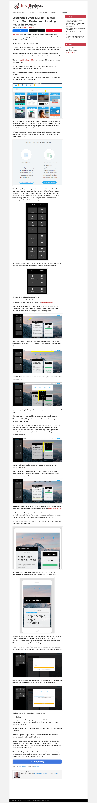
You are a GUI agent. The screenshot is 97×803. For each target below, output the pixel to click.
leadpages (36, 766)
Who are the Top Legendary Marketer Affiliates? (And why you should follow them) (75, 33)
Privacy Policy (40, 800)
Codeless (45, 773)
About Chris (53, 12)
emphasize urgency (47, 302)
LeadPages (16, 34)
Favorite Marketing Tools (18, 12)
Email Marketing (22, 766)
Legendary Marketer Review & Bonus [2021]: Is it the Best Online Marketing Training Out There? (75, 38)
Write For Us (64, 12)
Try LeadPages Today (37, 761)
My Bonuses (31, 12)
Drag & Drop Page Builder (26, 60)
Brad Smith (24, 27)
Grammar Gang (38, 773)
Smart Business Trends (30, 6)
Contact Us (33, 800)
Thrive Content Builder (54, 508)
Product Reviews (43, 12)
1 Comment (31, 27)
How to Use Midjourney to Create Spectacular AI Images (74, 21)
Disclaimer (47, 800)
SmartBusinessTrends (24, 800)
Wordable (56, 773)
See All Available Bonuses (72, 52)
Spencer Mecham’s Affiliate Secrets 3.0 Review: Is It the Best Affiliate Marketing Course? (75, 25)
